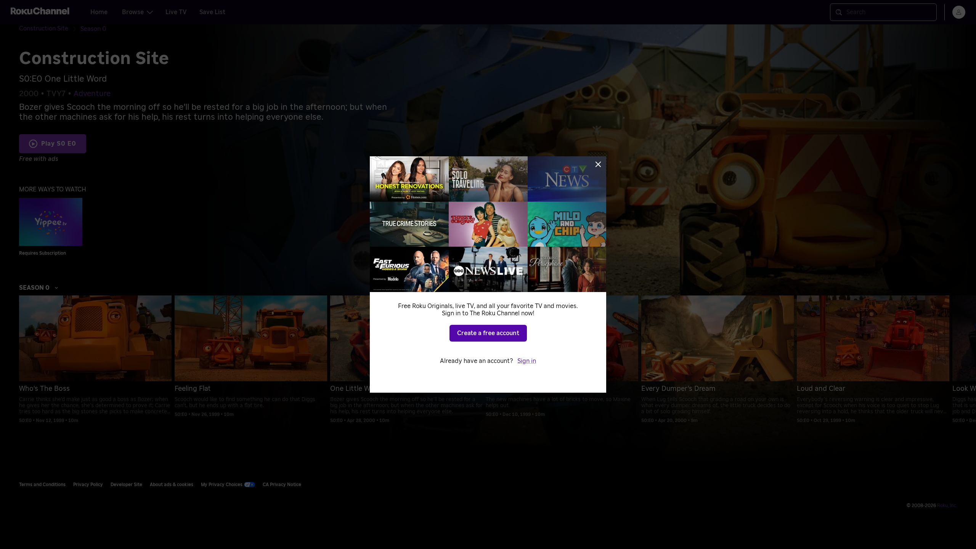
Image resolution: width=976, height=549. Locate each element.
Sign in (526, 361)
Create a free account (488, 333)
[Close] (598, 164)
